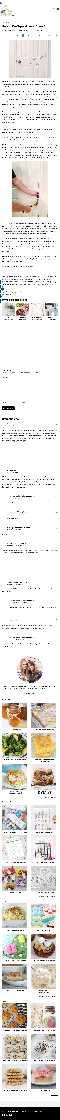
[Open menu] (58, 9)
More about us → (30, 693)
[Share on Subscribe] (2, 296)
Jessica (6, 30)
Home (4, 22)
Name (5, 402)
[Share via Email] (28, 35)
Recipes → (54, 797)
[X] (7, 1115)
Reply (55, 424)
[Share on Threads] (50, 35)
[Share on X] (7, 35)
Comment (6, 378)
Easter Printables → (51, 897)
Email (24, 402)
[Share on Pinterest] (39, 35)
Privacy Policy (38, 1111)
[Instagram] (10, 1115)
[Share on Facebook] (18, 35)
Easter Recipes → (52, 996)
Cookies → (54, 1095)
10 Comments (38, 30)
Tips (8, 22)
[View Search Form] (53, 9)
